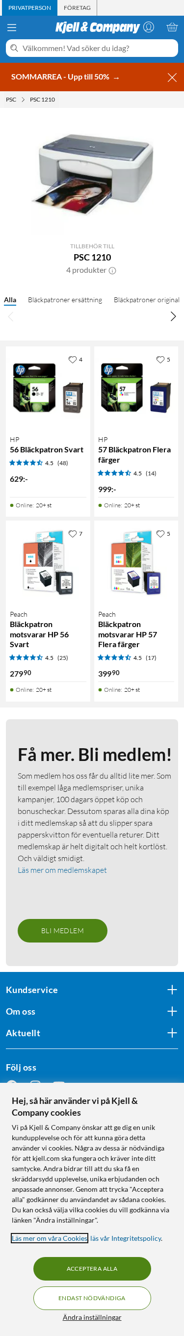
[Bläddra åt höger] (173, 316)
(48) (62, 463)
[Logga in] (148, 27)
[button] (112, 270)
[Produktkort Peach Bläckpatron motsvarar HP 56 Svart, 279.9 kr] (48, 563)
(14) (151, 473)
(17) (151, 657)
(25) (62, 657)
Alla (10, 299)
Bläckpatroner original (147, 299)
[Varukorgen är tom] (172, 27)
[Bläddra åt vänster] (11, 316)
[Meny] (12, 27)
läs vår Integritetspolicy (125, 1238)
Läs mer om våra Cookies (49, 1238)
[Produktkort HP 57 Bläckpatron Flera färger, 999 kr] (136, 388)
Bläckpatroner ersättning (65, 299)
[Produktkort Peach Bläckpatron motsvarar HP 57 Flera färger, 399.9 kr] (136, 563)
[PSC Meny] (23, 99)
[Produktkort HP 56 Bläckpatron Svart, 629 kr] (48, 388)
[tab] (29, 8)
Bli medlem (62, 930)
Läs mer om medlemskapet (62, 870)
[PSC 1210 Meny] (58, 99)
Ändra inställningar (92, 1317)
